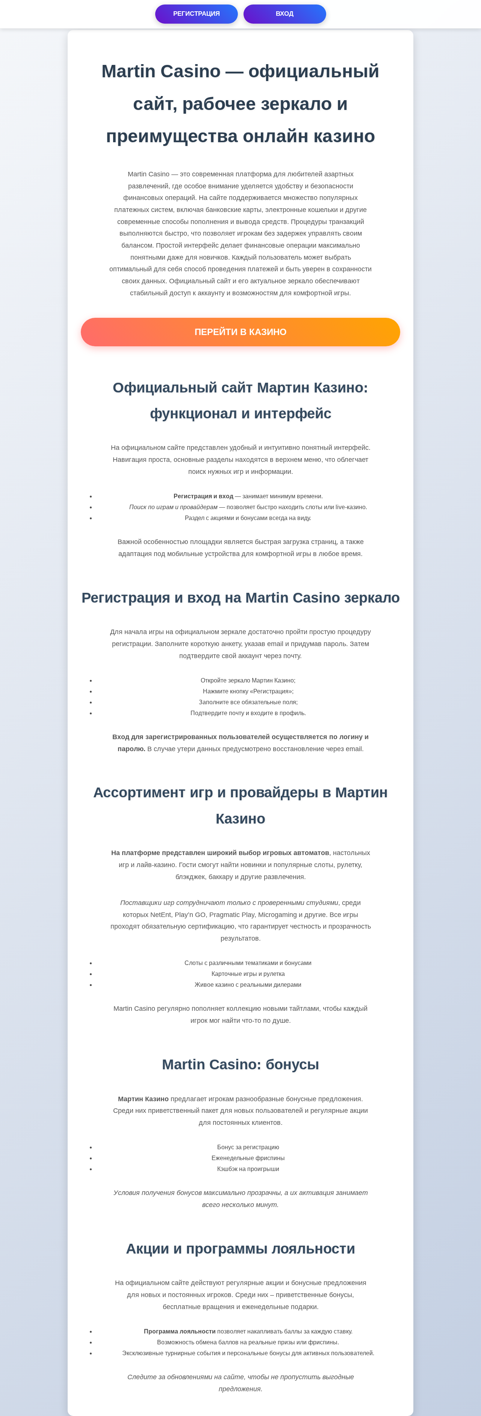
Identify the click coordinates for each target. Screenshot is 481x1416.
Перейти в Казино (241, 332)
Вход (284, 13)
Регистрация (196, 13)
